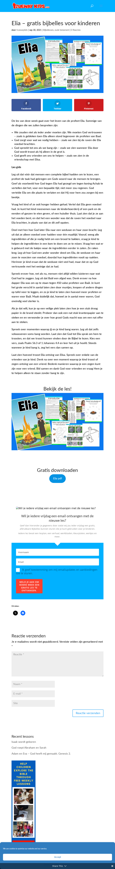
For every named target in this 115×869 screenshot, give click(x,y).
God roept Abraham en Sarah (29, 747)
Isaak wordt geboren (24, 742)
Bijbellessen (48, 30)
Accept (57, 857)
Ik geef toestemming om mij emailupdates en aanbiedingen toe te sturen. (56, 571)
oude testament (62, 30)
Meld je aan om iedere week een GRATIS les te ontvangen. (29, 586)
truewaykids (22, 30)
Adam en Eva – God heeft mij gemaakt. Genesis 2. (41, 753)
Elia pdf (57, 478)
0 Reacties (76, 30)
